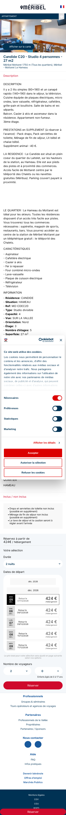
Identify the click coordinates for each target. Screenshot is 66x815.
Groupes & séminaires (33, 701)
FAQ (33, 759)
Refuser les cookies (33, 472)
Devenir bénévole (33, 773)
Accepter (33, 452)
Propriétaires (33, 724)
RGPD (36, 808)
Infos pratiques (33, 764)
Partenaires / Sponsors (33, 729)
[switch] (57, 408)
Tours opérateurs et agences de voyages (33, 706)
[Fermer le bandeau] (61, 340)
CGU (36, 803)
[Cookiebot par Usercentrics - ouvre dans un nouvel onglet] (40, 340)
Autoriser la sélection (33, 462)
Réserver (33, 685)
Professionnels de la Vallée (33, 720)
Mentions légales (36, 795)
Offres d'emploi (33, 778)
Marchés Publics (33, 782)
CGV (36, 799)
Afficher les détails (44, 442)
